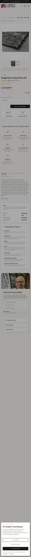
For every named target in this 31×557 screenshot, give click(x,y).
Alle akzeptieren (15, 548)
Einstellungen (16, 544)
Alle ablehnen (15, 539)
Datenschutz (5, 553)
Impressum (11, 553)
